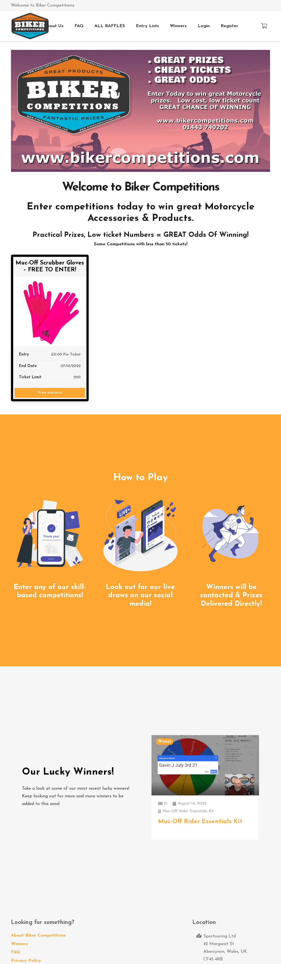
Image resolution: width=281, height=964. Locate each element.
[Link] (30, 26)
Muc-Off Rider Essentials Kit (200, 821)
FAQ (15, 952)
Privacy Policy (26, 961)
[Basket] (264, 26)
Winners (19, 944)
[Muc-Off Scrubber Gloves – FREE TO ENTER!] (50, 311)
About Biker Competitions (38, 935)
